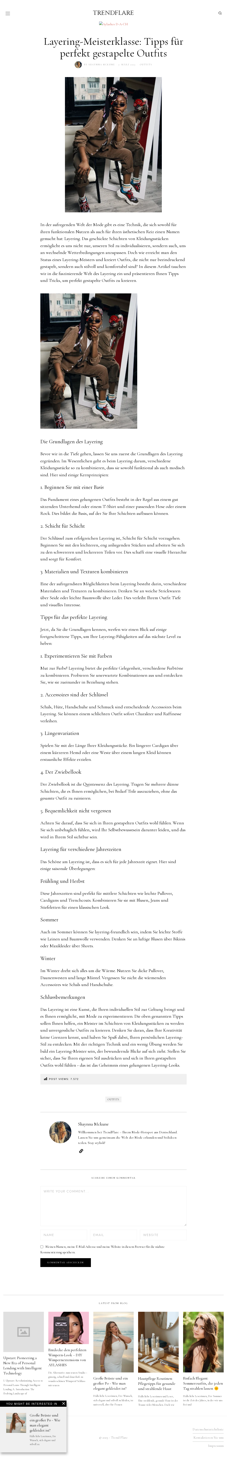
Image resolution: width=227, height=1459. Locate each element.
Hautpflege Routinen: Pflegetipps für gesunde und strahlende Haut (156, 1383)
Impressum (216, 1445)
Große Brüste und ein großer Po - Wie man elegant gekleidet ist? (45, 1423)
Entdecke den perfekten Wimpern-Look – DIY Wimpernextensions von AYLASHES (67, 1358)
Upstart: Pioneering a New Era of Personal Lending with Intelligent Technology (22, 1366)
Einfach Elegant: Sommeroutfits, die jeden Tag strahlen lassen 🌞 (203, 1383)
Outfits (146, 64)
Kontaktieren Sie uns (209, 1437)
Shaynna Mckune (101, 64)
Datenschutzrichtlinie (208, 1429)
